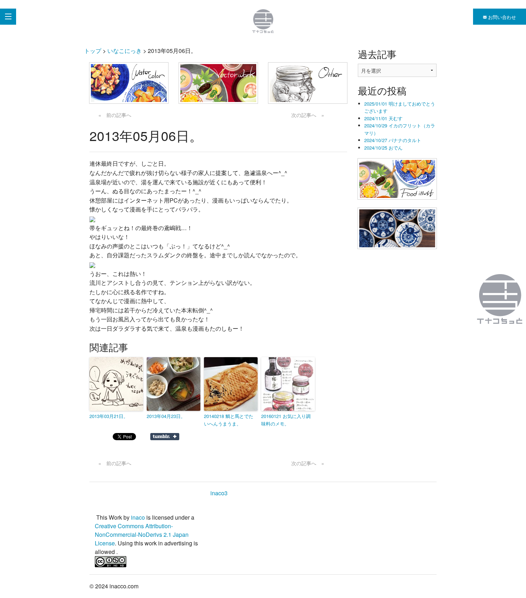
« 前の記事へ (114, 114)
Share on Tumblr (164, 436)
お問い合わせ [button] (501, 17)
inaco (138, 517)
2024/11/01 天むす (383, 118)
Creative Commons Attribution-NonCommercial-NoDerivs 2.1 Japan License (142, 534)
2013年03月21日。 (108, 416)
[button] (128, 83)
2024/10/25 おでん (383, 147)
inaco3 (219, 493)
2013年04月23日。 (166, 416)
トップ (92, 51)
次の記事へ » (307, 114)
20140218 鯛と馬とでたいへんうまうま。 (228, 420)
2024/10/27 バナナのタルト (392, 140)
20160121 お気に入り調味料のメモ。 (286, 420)
